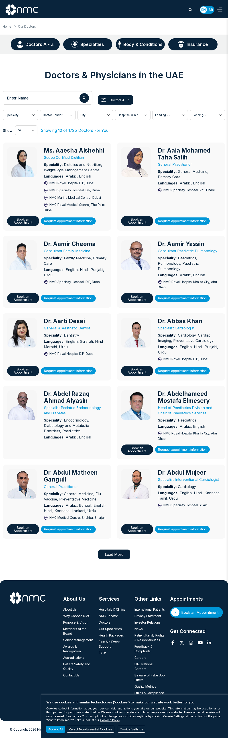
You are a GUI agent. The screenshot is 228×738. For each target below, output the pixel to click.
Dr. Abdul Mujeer (182, 472)
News (138, 629)
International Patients (149, 609)
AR (210, 10)
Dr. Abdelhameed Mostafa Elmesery (184, 397)
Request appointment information (68, 221)
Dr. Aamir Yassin (181, 243)
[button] (190, 9)
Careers (140, 657)
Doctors (104, 622)
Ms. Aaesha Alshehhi (74, 150)
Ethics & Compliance (149, 693)
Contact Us (71, 675)
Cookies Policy (110, 720)
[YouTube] (200, 642)
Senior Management (78, 640)
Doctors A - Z (39, 44)
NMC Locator (108, 616)
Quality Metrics (145, 686)
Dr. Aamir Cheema (70, 243)
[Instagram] (191, 642)
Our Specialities (110, 629)
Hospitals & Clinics (112, 609)
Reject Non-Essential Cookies (90, 729)
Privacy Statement (147, 616)
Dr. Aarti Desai (64, 321)
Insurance (197, 44)
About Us (70, 609)
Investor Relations (147, 622)
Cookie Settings (131, 729)
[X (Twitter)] (182, 642)
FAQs (102, 653)
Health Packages (111, 635)
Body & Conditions (143, 44)
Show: (8, 130)
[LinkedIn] (209, 642)
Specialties (92, 44)
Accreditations (73, 657)
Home (7, 26)
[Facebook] (173, 642)
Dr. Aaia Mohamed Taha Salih (184, 154)
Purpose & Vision (75, 622)
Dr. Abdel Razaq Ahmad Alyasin (67, 397)
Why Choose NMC (76, 616)
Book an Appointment (23, 220)
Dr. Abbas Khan (180, 321)
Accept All (55, 729)
